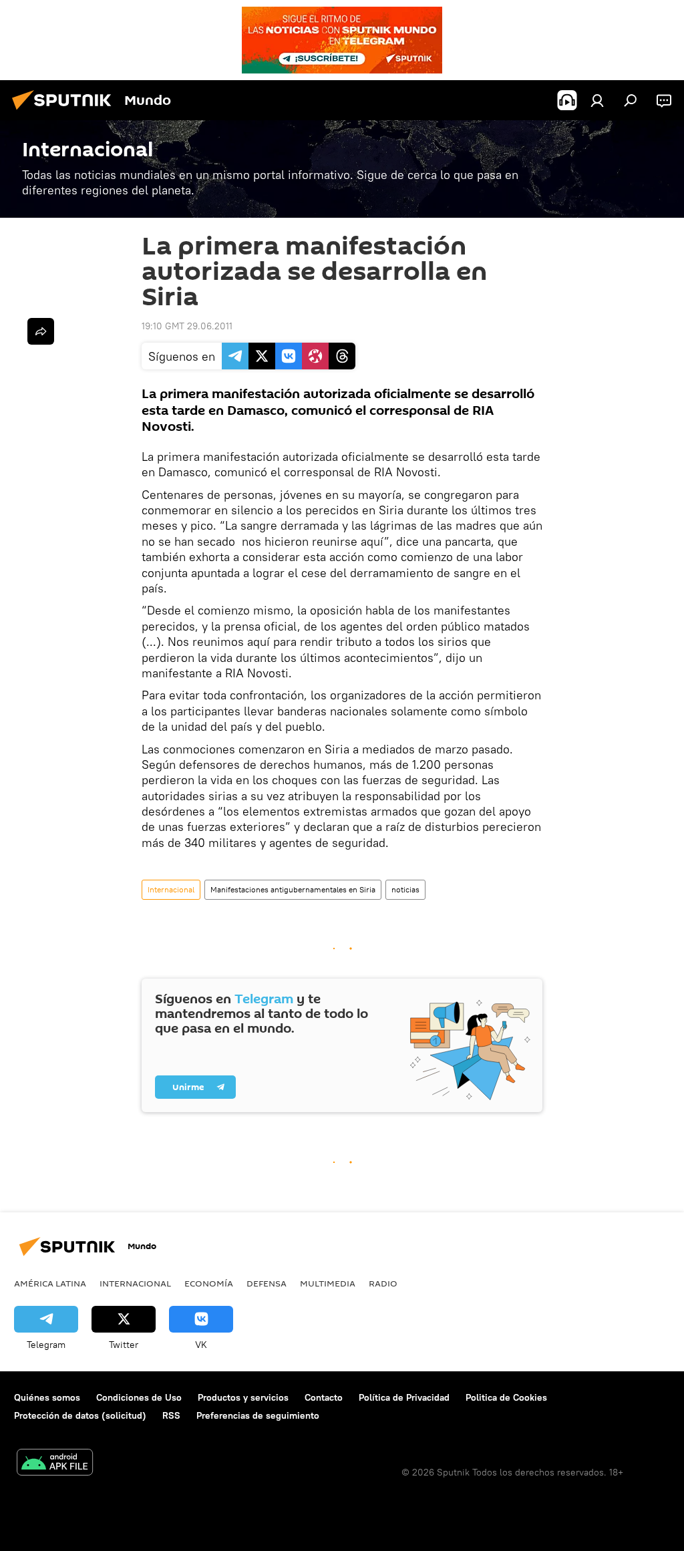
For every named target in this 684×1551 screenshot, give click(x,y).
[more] (40, 331)
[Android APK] (54, 1464)
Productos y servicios (243, 1397)
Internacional (171, 889)
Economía (208, 1283)
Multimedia (327, 1283)
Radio (383, 1283)
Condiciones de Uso (139, 1397)
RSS (171, 1415)
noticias (405, 889)
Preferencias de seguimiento (257, 1415)
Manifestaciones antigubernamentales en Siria (292, 889)
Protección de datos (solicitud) (80, 1415)
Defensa (266, 1283)
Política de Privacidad (404, 1397)
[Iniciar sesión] (597, 100)
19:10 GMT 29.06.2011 (187, 326)
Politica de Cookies (506, 1397)
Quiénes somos (47, 1397)
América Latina (50, 1283)
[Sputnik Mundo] (65, 112)
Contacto (324, 1397)
